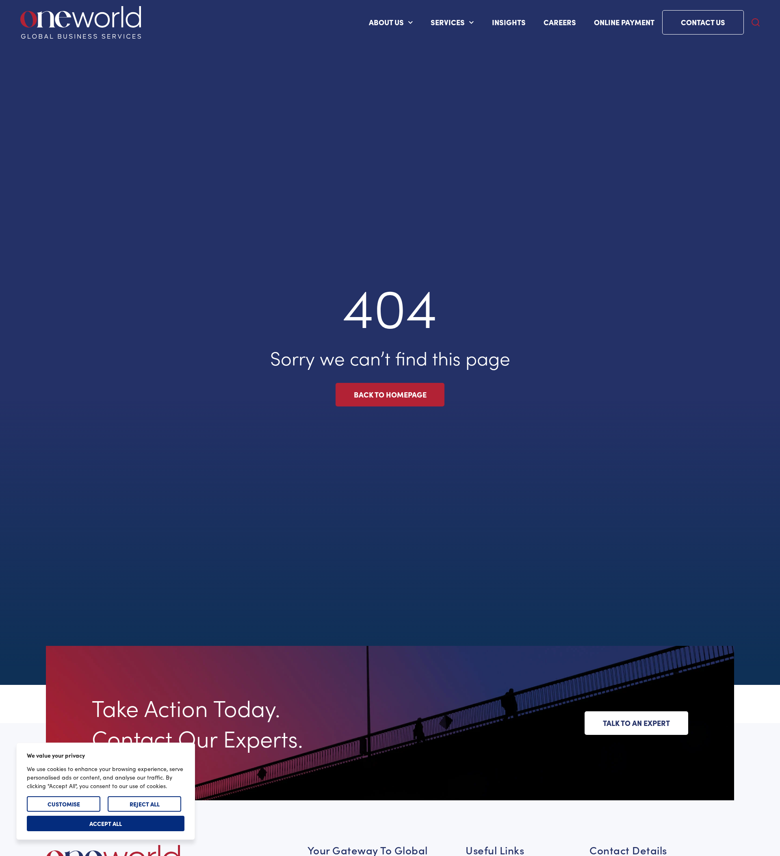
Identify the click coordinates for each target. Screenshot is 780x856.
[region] (105, 791)
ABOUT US (386, 22)
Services (448, 22)
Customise (64, 804)
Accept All (105, 823)
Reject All (145, 804)
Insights (509, 22)
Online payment (624, 22)
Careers (560, 22)
